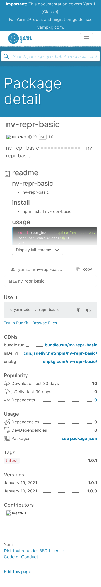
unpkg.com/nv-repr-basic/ (70, 361)
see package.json (79, 438)
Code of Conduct (21, 556)
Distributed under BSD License (34, 550)
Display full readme (33, 250)
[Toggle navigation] (86, 38)
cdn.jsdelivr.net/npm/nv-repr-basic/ (60, 353)
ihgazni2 (19, 137)
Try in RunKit (16, 322)
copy (87, 269)
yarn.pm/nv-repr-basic (40, 269)
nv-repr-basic (31, 281)
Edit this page (17, 571)
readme (25, 172)
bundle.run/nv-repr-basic (71, 344)
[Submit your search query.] (6, 56)
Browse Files (44, 322)
